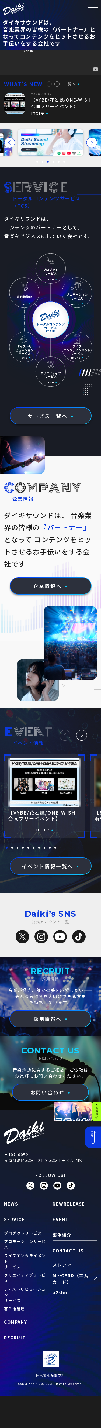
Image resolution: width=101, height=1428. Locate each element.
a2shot (61, 1292)
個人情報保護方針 (50, 1375)
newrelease (69, 1203)
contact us (68, 1250)
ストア (60, 1265)
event (61, 1219)
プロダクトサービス (23, 1233)
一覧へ (70, 83)
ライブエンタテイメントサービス (25, 1261)
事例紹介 (62, 1235)
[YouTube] (60, 936)
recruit (15, 1337)
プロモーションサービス (25, 1244)
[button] (49, 84)
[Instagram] (41, 936)
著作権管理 (14, 1309)
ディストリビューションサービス (25, 1294)
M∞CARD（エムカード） (70, 1278)
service (14, 1219)
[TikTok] (79, 936)
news (11, 1203)
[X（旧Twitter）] (22, 936)
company (15, 1322)
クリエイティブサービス (25, 1277)
